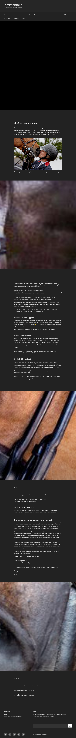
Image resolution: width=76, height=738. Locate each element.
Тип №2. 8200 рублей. (22, 335)
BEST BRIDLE (13, 5)
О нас (23, 18)
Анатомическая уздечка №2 (41, 14)
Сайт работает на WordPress (40, 734)
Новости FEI (7, 18)
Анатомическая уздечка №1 (24, 14)
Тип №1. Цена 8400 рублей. (25, 317)
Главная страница (9, 14)
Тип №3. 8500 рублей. (22, 359)
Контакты (16, 18)
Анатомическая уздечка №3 (58, 14)
